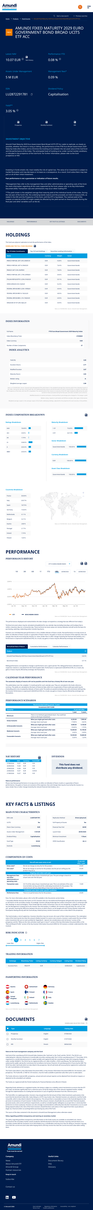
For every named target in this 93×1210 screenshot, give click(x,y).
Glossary (52, 1167)
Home (8, 19)
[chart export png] (85, 564)
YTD (48, 571)
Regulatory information (50, 1206)
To (75, 571)
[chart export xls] (82, 564)
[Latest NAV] (22, 59)
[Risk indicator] (26, 933)
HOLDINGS (10, 221)
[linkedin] (7, 1197)
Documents (81, 221)
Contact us (10, 1186)
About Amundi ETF (13, 1163)
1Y (40, 571)
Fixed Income (26, 19)
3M (24, 571)
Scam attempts (37, 1206)
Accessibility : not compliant (68, 1206)
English (45, 1034)
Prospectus (14, 1034)
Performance (32, 221)
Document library (55, 1160)
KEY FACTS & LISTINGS (57, 221)
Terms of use (36, 1208)
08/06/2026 (68, 1044)
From (57, 571)
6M (33, 571)
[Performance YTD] (60, 59)
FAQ (50, 1163)
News (8, 1160)
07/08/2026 (68, 1034)
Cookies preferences (48, 1208)
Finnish (45, 1044)
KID (12, 1044)
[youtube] (14, 1197)
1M (16, 571)
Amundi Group (12, 1167)
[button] (80, 16)
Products (15, 19)
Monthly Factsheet (17, 1039)
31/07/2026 (68, 1039)
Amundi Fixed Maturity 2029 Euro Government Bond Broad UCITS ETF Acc (57, 19)
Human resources (13, 1170)
